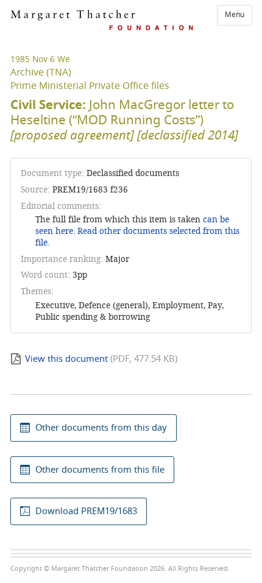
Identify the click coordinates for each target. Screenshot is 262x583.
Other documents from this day (101, 427)
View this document (66, 359)
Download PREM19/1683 (86, 511)
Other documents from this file (100, 469)
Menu (234, 14)
